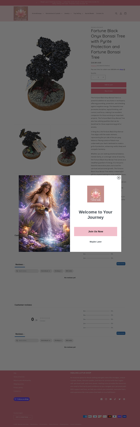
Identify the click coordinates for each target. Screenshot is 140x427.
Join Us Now (95, 231)
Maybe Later (96, 242)
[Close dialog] (118, 177)
